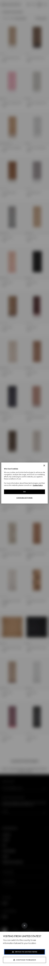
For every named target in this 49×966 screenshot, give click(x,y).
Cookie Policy (38, 485)
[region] (24, 483)
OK (24, 492)
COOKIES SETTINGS (24, 498)
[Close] (24, 926)
